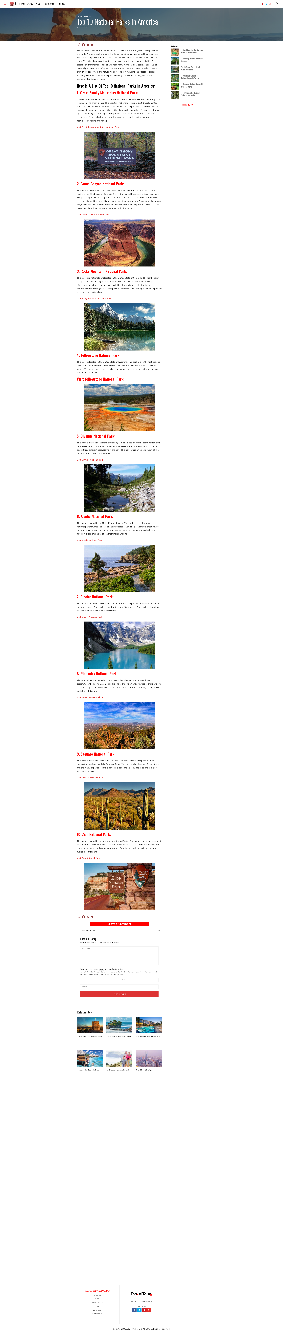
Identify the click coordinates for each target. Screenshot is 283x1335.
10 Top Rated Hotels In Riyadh (144, 1070)
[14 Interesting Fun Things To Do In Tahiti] (90, 1058)
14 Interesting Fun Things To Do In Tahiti (88, 1070)
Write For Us (97, 1314)
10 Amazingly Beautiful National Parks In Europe (190, 76)
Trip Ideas (61, 4)
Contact (97, 1306)
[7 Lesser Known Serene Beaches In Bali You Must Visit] (119, 1025)
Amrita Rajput (83, 27)
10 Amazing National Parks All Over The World (192, 85)
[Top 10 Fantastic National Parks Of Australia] (176, 95)
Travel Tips (87, 17)
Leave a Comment (119, 924)
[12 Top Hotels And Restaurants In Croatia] (149, 1025)
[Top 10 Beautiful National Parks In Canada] (176, 69)
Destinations (49, 4)
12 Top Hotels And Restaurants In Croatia (148, 1036)
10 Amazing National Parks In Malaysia (192, 59)
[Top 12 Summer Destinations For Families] (119, 1058)
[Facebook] (83, 45)
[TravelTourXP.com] (24, 4)
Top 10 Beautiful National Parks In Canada (190, 68)
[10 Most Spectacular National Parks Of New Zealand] (176, 52)
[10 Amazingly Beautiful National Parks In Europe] (176, 78)
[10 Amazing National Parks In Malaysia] (176, 61)
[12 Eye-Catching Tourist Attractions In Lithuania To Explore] (90, 1025)
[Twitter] (92, 45)
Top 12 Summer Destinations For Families (118, 1070)
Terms (97, 1299)
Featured (80, 17)
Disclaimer (97, 1310)
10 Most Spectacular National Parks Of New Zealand (192, 51)
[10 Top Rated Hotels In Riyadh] (149, 1058)
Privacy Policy (97, 1303)
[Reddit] (88, 45)
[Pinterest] (79, 45)
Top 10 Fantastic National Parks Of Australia (190, 94)
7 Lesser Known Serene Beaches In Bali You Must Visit (119, 1036)
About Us (97, 1295)
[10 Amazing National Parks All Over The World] (176, 86)
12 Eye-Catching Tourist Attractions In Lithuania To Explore (90, 1036)
